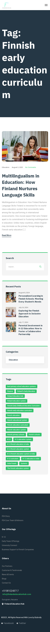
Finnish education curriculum (17, 425)
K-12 (9, 439)
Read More (6, 235)
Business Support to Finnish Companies (18, 550)
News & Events (8, 574)
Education (5, 167)
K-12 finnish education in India (18, 444)
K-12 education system (23, 439)
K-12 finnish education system (18, 449)
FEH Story (6, 516)
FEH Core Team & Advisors (12, 520)
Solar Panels (11, 463)
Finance (10, 391)
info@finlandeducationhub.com (16, 594)
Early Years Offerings (10, 541)
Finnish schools (34, 434)
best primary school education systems (21, 386)
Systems (24, 463)
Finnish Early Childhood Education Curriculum (23, 406)
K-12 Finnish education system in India (21, 454)
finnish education (13, 415)
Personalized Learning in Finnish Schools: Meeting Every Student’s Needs (31, 299)
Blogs (4, 579)
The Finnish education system (18, 468)
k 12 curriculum (12, 459)
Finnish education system (16, 430)
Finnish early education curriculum (19, 410)
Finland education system (16, 401)
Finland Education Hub (15, 396)
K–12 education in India (31, 459)
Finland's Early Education (26, 391)
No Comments (30, 167)
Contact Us (6, 583)
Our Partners (7, 566)
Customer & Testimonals (12, 570)
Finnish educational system (17, 420)
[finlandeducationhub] (6, 5)
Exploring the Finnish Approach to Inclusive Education (30, 313)
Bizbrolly (38, 617)
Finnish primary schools (15, 434)
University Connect (9, 545)
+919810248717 (10, 590)
